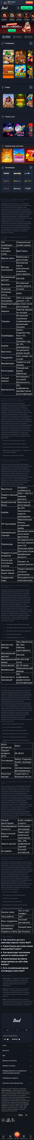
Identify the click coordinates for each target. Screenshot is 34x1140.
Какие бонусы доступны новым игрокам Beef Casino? (17, 947)
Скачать (29, 2)
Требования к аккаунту (10, 1078)
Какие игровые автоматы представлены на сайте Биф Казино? (14, 962)
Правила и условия (9, 1065)
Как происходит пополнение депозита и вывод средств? (15, 953)
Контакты (6, 1050)
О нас (4, 1045)
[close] (2, 2)
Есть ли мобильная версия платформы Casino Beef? (14, 969)
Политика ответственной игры (13, 1083)
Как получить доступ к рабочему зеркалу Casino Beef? (16, 941)
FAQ (4, 1055)
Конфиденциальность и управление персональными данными (14, 1072)
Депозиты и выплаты (10, 1060)
